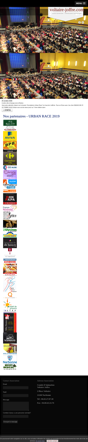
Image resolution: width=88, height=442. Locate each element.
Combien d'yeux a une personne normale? (17, 413)
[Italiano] (13, 79)
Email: (5, 384)
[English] (4, 79)
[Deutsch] (10, 79)
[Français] (16, 79)
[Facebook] (79, 22)
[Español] (7, 79)
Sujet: (5, 392)
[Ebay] (82, 22)
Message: (6, 400)
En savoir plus (40, 441)
